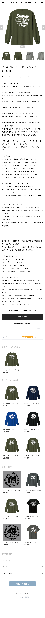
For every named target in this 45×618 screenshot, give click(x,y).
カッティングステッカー (10, 560)
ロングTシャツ (7, 573)
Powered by (20, 597)
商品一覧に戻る (22, 584)
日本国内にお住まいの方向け (22, 323)
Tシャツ (4, 567)
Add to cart (23, 317)
